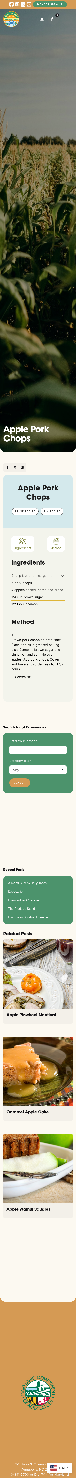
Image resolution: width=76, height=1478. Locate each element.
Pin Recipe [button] (52, 511)
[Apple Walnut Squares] (38, 1168)
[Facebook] (7, 467)
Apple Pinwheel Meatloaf (31, 1014)
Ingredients (22, 548)
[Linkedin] (22, 467)
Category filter (20, 761)
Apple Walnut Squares (28, 1209)
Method (56, 548)
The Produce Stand (21, 908)
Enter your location (23, 741)
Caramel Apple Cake (27, 1112)
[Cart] (53, 19)
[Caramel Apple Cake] (38, 1071)
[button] (62, 575)
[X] (14, 467)
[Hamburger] (67, 19)
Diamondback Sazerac (24, 900)
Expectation (16, 891)
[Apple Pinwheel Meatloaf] (38, 974)
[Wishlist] (42, 19)
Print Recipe (25, 511)
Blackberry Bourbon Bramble (28, 917)
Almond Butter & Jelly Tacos (27, 883)
